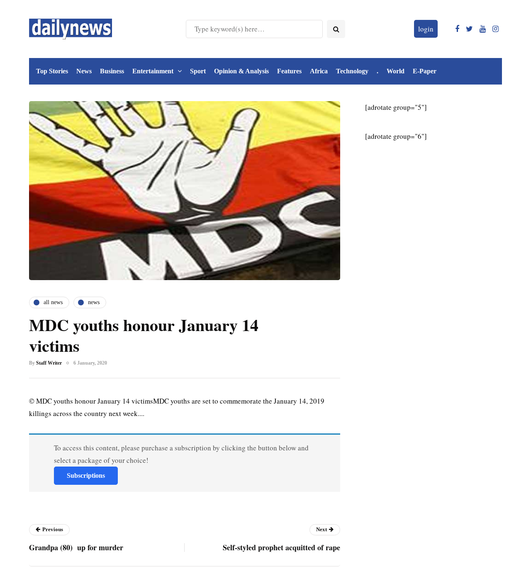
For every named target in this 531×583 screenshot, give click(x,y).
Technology (352, 71)
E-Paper (424, 71)
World (395, 71)
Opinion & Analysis (241, 71)
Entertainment (152, 71)
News (84, 71)
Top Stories (52, 71)
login (426, 29)
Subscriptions (86, 475)
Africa (319, 71)
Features (289, 71)
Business (112, 71)
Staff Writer (49, 363)
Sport (198, 71)
